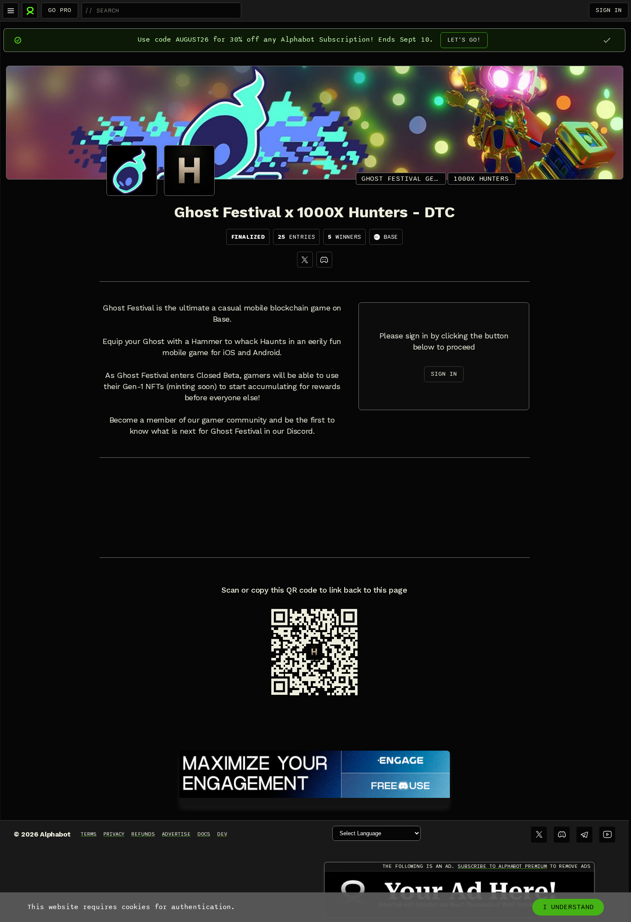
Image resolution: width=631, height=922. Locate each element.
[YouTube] (607, 835)
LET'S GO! (464, 39)
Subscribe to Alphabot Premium (502, 866)
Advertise (176, 834)
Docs (203, 834)
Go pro (59, 10)
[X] (305, 260)
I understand (568, 907)
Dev (222, 834)
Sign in (609, 10)
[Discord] (324, 260)
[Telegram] (584, 835)
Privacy (113, 834)
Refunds (143, 834)
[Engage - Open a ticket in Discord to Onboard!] (314, 772)
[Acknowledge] (607, 40)
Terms (89, 834)
